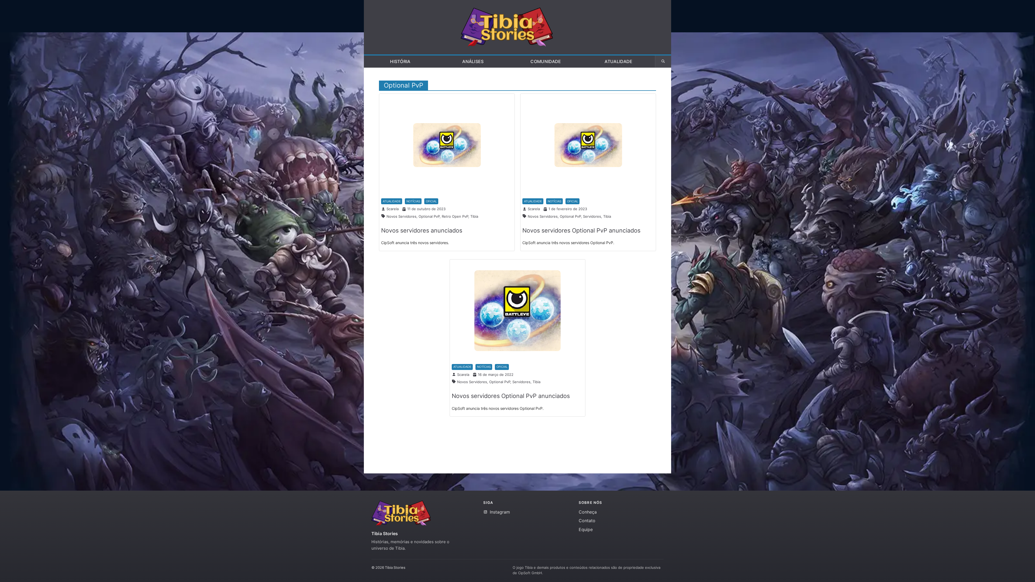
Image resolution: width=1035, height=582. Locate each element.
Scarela (393, 209)
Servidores (592, 216)
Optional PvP (429, 216)
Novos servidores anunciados (421, 230)
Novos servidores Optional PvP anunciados (581, 230)
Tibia (474, 216)
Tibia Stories (384, 533)
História (400, 61)
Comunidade (545, 61)
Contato (587, 520)
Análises (473, 61)
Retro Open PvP (455, 216)
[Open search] (663, 61)
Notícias (413, 201)
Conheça (588, 512)
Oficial (431, 201)
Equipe (586, 529)
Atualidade (618, 61)
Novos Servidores (401, 216)
